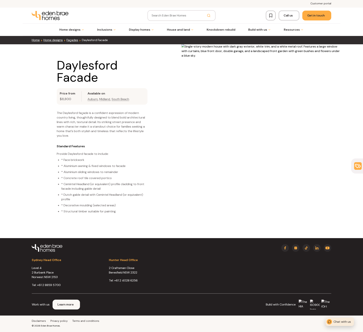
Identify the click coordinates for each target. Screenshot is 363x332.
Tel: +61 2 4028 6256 (123, 280)
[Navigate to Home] (47, 248)
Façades (72, 40)
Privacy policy (59, 321)
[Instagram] (295, 248)
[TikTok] (306, 248)
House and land (178, 30)
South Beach (120, 99)
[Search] (209, 15)
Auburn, (93, 99)
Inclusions (104, 30)
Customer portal (320, 3)
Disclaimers (39, 321)
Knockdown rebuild (221, 30)
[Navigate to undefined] (50, 15)
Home (36, 40)
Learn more (65, 304)
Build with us (257, 30)
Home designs (70, 30)
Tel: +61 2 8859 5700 (46, 285)
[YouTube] (327, 248)
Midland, (105, 99)
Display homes (139, 30)
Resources (292, 30)
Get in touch (316, 15)
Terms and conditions (85, 321)
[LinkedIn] (317, 248)
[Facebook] (285, 248)
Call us (288, 15)
